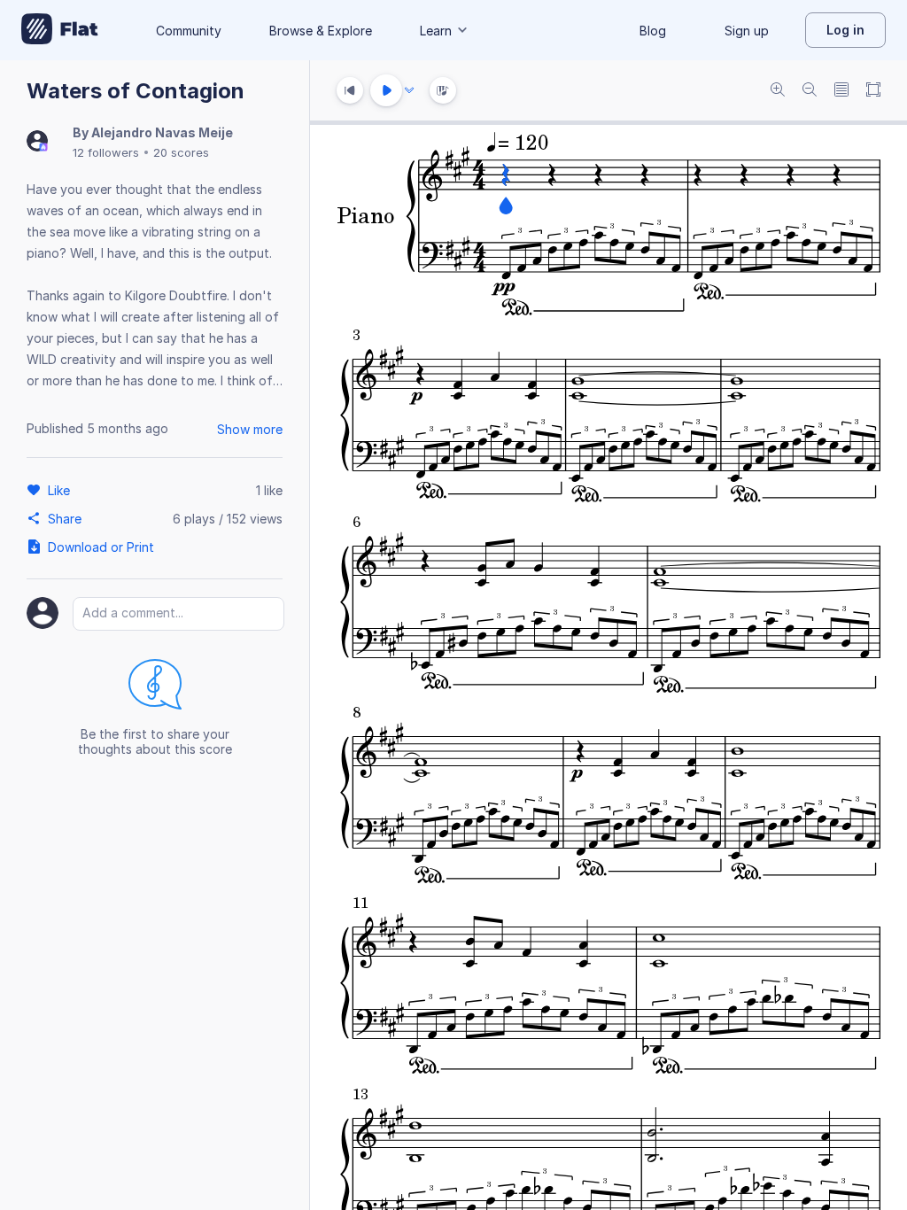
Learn (436, 30)
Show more (250, 429)
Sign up (747, 30)
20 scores (181, 152)
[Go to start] (350, 90)
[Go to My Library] (59, 30)
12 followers (106, 152)
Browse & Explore (320, 30)
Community (188, 30)
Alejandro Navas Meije (162, 132)
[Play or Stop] (386, 90)
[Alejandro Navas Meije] (37, 142)
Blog (653, 30)
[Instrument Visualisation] (443, 90)
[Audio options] (409, 90)
